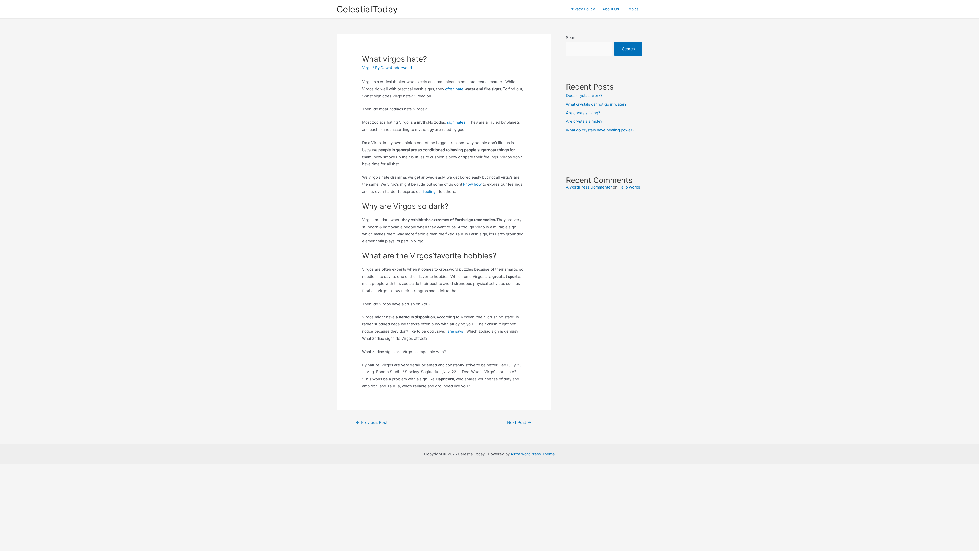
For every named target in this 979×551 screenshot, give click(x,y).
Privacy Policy (582, 9)
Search (572, 37)
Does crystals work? (584, 95)
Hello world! (629, 187)
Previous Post (372, 422)
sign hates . (457, 122)
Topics (633, 9)
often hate (455, 88)
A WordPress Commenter (589, 187)
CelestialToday (367, 9)
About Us (610, 9)
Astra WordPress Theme (533, 454)
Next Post (519, 422)
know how (473, 184)
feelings (430, 191)
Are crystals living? (583, 112)
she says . (456, 331)
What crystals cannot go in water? (596, 104)
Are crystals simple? (584, 121)
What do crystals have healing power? (600, 130)
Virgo (367, 67)
